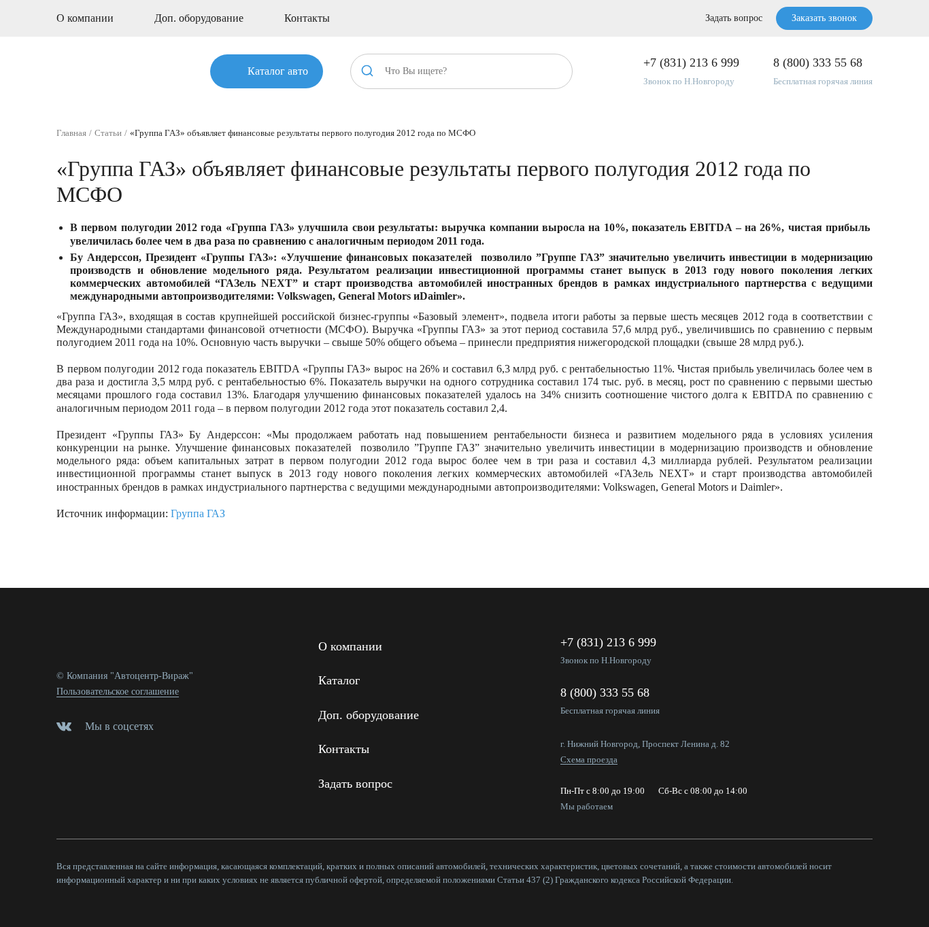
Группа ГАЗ (198, 513)
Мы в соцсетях (119, 726)
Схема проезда (589, 760)
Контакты (307, 18)
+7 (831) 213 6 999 (691, 62)
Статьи (108, 133)
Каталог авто (278, 71)
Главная (71, 133)
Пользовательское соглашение (117, 692)
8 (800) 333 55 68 (817, 62)
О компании (85, 18)
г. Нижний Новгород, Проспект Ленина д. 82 (645, 744)
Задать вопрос (733, 18)
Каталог (339, 680)
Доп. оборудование (198, 18)
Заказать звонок (824, 18)
